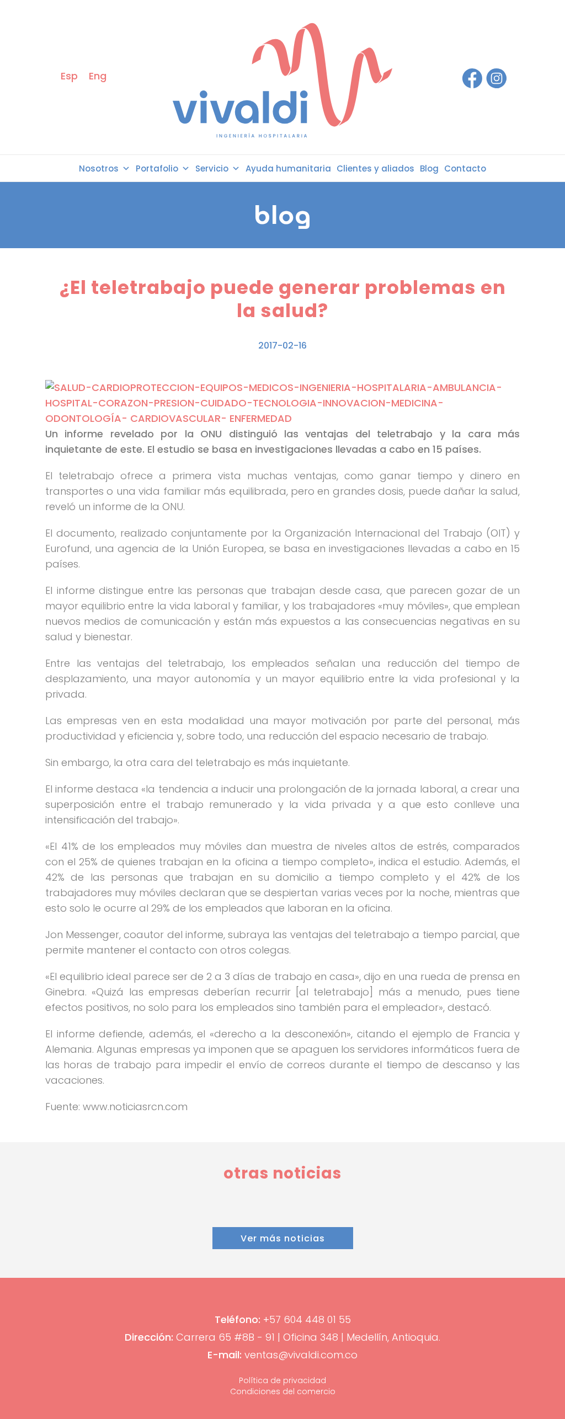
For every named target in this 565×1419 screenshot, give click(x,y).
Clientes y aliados (375, 168)
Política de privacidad (282, 1380)
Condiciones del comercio (282, 1391)
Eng (97, 76)
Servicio (211, 168)
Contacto (465, 168)
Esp (69, 76)
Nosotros (99, 168)
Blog (429, 168)
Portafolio (157, 168)
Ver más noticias (283, 1238)
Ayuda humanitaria (288, 168)
